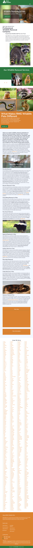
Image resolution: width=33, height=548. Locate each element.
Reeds (26, 354)
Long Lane (19, 385)
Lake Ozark (19, 350)
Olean (18, 466)
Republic (26, 357)
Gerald (11, 412)
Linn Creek (19, 377)
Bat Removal (4, 530)
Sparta (26, 414)
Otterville (19, 472)
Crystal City (5, 492)
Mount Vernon (20, 437)
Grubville (12, 440)
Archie (4, 359)
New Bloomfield (20, 447)
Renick (26, 356)
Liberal (19, 371)
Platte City (19, 496)
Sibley (26, 407)
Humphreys (12, 475)
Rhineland (26, 359)
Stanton (26, 418)
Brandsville (5, 414)
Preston (26, 341)
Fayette (12, 386)
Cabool (4, 434)
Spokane (26, 415)
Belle (4, 381)
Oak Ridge (19, 462)
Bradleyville (5, 411)
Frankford (12, 398)
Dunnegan (12, 347)
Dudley (12, 344)
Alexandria (4, 345)
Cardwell (4, 448)
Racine (26, 349)
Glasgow (12, 416)
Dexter (4, 503)
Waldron (26, 471)
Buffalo (4, 430)
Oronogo (19, 468)
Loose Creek (19, 386)
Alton (4, 348)
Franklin (12, 399)
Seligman (26, 399)
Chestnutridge (5, 468)
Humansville (12, 474)
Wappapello (26, 474)
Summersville (27, 435)
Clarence (4, 469)
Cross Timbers (5, 491)
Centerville (4, 460)
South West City (27, 413)
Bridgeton (4, 417)
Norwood (19, 458)
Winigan (26, 501)
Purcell (26, 343)
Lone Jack (19, 383)
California (4, 438)
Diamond (4, 504)
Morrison (19, 434)
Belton (4, 383)
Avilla (4, 372)
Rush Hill (26, 376)
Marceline (19, 401)
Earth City (12, 351)
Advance (4, 342)
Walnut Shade (27, 473)
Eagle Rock (12, 350)
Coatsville (4, 478)
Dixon (4, 507)
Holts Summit (12, 468)
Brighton (4, 418)
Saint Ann (26, 382)
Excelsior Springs (13, 376)
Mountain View (20, 439)
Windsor (26, 499)
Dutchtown (12, 349)
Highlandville (12, 461)
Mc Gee (19, 411)
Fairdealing (12, 380)
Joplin (11, 493)
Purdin (26, 344)
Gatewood (12, 411)
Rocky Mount (26, 371)
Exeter (11, 377)
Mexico (19, 416)
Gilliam (12, 415)
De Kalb (4, 497)
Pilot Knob (19, 492)
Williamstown (27, 496)
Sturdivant (26, 431)
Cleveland (4, 474)
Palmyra (19, 477)
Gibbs (11, 413)
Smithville (26, 412)
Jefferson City (12, 490)
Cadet (4, 435)
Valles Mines (26, 458)
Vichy (25, 467)
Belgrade (4, 379)
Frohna (12, 405)
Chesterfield (5, 467)
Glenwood (12, 418)
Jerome (12, 492)
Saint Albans (26, 381)
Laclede (19, 348)
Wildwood (26, 493)
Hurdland (12, 478)
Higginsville (12, 459)
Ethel (11, 369)
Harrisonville (12, 448)
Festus (11, 388)
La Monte (19, 344)
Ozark (18, 475)
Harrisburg (12, 447)
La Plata (19, 345)
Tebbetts (26, 442)
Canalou (4, 444)
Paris (18, 478)
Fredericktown (13, 400)
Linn (18, 376)
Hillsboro (12, 462)
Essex (11, 368)
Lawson (19, 359)
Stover (26, 428)
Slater (25, 410)
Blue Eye (4, 401)
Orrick (18, 469)
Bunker (4, 432)
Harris (11, 446)
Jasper (11, 489)
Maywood (19, 410)
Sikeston (26, 408)
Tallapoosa (26, 439)
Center (4, 458)
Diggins (4, 505)
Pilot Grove (19, 491)
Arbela (4, 356)
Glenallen (12, 417)
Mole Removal (12, 531)
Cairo (4, 436)
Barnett (4, 375)
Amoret (4, 349)
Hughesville (12, 473)
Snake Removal (5, 525)
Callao (4, 439)
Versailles (26, 465)
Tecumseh (26, 443)
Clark (4, 470)
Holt (11, 467)
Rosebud (26, 375)
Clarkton (4, 473)
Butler (4, 433)
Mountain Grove (20, 438)
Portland (19, 506)
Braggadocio (5, 413)
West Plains (26, 487)
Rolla (25, 373)
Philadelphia (19, 487)
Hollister (12, 466)
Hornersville (12, 469)
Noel (18, 457)
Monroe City (19, 428)
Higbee (12, 458)
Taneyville (26, 440)
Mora (18, 431)
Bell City (4, 380)
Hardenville (12, 445)
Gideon (12, 414)
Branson (4, 415)
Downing (12, 341)
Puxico (26, 346)
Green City (12, 433)
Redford (26, 353)
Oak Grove (19, 461)
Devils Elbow (5, 502)
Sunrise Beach (27, 436)
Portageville (19, 505)
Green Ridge (12, 434)
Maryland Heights (20, 407)
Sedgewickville (27, 398)
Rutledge (26, 379)
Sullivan (26, 434)
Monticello (19, 429)
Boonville (4, 407)
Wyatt (25, 507)
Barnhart (4, 376)
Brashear (4, 416)
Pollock (19, 501)
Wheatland (26, 490)
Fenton (12, 387)
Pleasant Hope (20, 499)
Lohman (19, 382)
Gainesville (12, 407)
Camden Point (5, 441)
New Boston (19, 448)
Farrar (11, 385)
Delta (4, 501)
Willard (26, 494)
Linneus (19, 378)
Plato (18, 495)
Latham (19, 356)
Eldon (11, 358)
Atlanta (4, 368)
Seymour (26, 402)
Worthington (26, 505)
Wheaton (26, 491)
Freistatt (12, 403)
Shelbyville (26, 404)
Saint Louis (26, 386)
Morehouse (19, 432)
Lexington (19, 370)
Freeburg (12, 401)
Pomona (19, 503)
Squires (26, 417)
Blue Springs (5, 402)
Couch (4, 487)
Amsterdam (5, 350)
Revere (26, 358)
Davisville (4, 496)
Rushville (26, 377)
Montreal (19, 430)
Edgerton (12, 355)
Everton (12, 373)
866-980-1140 (7, 16)
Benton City (5, 385)
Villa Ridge (26, 469)
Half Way (12, 441)
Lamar (18, 351)
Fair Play (12, 379)
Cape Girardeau (5, 447)
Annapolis (4, 354)
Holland (12, 464)
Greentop (12, 436)
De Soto (4, 498)
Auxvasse (4, 370)
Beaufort (4, 378)
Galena (12, 408)
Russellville (26, 378)
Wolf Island (26, 503)
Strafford (26, 429)
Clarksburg (5, 471)
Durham (12, 348)
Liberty (19, 372)
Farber (11, 383)
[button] (5, 83)
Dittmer (4, 506)
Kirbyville (12, 506)
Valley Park (26, 459)
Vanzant (26, 463)
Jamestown (12, 488)
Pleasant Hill (19, 498)
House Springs (13, 470)
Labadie (19, 347)
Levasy (19, 368)
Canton (4, 445)
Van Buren (26, 460)
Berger (4, 386)
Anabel (4, 351)
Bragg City (4, 412)
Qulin (25, 348)
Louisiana (19, 388)
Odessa (19, 463)
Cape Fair (4, 446)
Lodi (18, 381)
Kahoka (12, 494)
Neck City (19, 443)
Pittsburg (19, 494)
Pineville (19, 493)
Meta (18, 415)
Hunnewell (12, 476)
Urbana (26, 457)
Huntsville (12, 477)
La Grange (19, 343)
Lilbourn (19, 374)
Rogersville (26, 372)
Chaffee (4, 463)
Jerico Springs (13, 491)
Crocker (4, 490)
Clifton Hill (4, 476)
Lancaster (19, 354)
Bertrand (4, 388)
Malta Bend (19, 398)
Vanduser (26, 462)
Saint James (26, 385)
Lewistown (19, 369)
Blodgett (4, 398)
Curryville (4, 494)
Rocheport (26, 368)
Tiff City (26, 447)
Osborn (19, 471)
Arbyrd (4, 357)
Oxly (18, 474)
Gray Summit (12, 430)
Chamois (4, 464)
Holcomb (12, 463)
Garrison (12, 410)
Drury (11, 343)
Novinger (19, 460)
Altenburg (4, 347)
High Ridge (12, 460)
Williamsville (26, 497)
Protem (26, 342)
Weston (26, 488)
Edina (11, 356)
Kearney (12, 497)
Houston (12, 471)
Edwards (12, 357)
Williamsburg (26, 495)
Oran (18, 467)
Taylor (25, 441)
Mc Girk (19, 412)
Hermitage (12, 457)
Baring (4, 374)
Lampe (19, 352)
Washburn (26, 478)
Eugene (12, 370)
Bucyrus (4, 429)
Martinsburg (19, 406)
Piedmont (19, 489)
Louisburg (19, 387)
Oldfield (19, 465)
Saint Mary (26, 387)
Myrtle (18, 440)
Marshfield (19, 404)
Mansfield (19, 399)
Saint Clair (26, 383)
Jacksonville (12, 487)
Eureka (12, 372)
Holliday (12, 465)
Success (26, 433)
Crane (4, 489)
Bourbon (4, 409)
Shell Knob (26, 406)
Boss (4, 408)
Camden (4, 440)
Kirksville (12, 507)
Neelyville (19, 444)
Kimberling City (13, 502)
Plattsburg (19, 497)
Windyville (26, 500)
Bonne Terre (5, 405)
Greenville (12, 437)
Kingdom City (12, 503)
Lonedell (19, 384)
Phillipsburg (19, 488)
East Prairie (12, 353)
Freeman (12, 402)
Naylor (18, 442)
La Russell (19, 346)
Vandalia (26, 461)
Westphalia (26, 489)
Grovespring (12, 439)
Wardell (26, 475)
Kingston (12, 504)
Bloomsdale (5, 400)
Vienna (26, 468)
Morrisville (19, 435)
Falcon (11, 382)
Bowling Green (5, 410)
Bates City (4, 377)
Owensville (19, 473)
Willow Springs (27, 498)
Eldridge (12, 359)
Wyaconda (26, 506)
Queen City (26, 347)
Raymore (26, 351)
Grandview (12, 428)
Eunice (12, 371)
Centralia (4, 461)
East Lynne (12, 352)
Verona (26, 464)
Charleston (5, 465)
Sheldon (26, 405)
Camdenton (5, 442)
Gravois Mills (12, 429)
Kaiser (11, 495)
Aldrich (4, 344)
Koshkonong (19, 341)
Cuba (4, 493)
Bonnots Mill (5, 406)
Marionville (19, 402)
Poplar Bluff (19, 504)
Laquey (19, 355)
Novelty (19, 459)
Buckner (4, 428)
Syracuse (26, 438)
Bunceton (4, 431)
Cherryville (4, 466)
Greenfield (12, 435)
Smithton (26, 411)
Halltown (12, 443)
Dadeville (4, 495)
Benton (4, 384)
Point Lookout (20, 500)
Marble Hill (19, 400)
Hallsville (12, 442)
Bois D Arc (4, 403)
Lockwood (19, 380)
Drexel (11, 342)
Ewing (11, 374)
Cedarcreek (5, 457)
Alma (4, 346)
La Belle (19, 342)
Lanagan (19, 353)
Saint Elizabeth (27, 384)
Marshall (19, 403)
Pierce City (19, 490)
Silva (25, 409)
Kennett (12, 499)
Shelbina (26, 403)
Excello (12, 375)
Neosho (19, 446)
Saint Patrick (26, 388)
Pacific (19, 476)
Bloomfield (4, 399)
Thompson (26, 446)
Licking (19, 373)
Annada (4, 353)
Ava (4, 371)
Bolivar (4, 404)
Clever (4, 475)
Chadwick (4, 462)
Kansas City (12, 496)
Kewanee (12, 500)
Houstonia (12, 472)
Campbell (4, 443)
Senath (26, 400)
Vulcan (26, 470)
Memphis (19, 414)
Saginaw (26, 380)
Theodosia (26, 445)
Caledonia (4, 437)
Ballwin (4, 373)
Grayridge (12, 431)
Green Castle (12, 432)
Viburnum (26, 466)
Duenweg (12, 345)
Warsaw (26, 477)
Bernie (4, 387)
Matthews (19, 408)
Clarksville (4, 472)
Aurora (4, 369)
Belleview (4, 382)
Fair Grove (12, 378)
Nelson (19, 445)
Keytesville (12, 501)
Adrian (4, 341)
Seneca (26, 401)
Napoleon (19, 441)
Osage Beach (19, 470)
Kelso (11, 498)
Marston (19, 405)
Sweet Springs (27, 437)
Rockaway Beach (27, 369)
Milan (18, 418)
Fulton (11, 406)
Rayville (26, 352)
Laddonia (19, 349)
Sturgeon (26, 432)
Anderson (4, 352)
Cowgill (4, 488)
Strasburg (26, 430)
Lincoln (19, 375)
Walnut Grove (27, 472)
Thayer (26, 444)
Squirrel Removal (12, 529)
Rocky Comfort (27, 370)
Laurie (18, 358)
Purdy (25, 345)
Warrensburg (26, 476)
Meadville (19, 413)
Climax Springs (5, 477)
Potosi (18, 507)
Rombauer (26, 374)
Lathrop (19, 357)
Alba (4, 343)
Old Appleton (19, 464)
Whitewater (26, 492)
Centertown (5, 459)
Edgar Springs (13, 354)
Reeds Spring (27, 355)
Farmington (12, 384)
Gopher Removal (5, 528)
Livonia (19, 379)
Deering (4, 500)
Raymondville (27, 350)
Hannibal (12, 444)
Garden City (12, 409)
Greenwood (12, 438)
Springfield (26, 416)
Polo (18, 502)
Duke (11, 346)
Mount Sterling (20, 436)
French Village (13, 404)
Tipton (25, 448)
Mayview (19, 409)
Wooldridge (26, 504)
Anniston (4, 355)
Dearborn (4, 499)
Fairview (12, 381)
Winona (26, 502)
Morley (19, 433)
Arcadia (4, 358)
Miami (18, 417)
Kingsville (12, 505)
